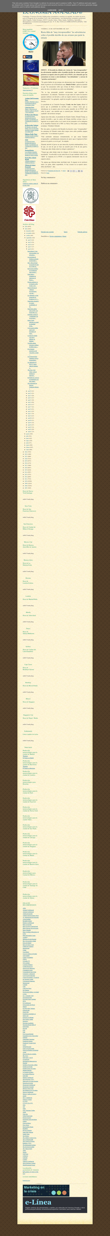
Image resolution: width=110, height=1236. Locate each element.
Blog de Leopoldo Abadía (29, 941)
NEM (26, 140)
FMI (24, 1032)
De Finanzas (26, 990)
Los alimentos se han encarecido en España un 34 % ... (33, 297)
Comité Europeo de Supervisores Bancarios (29, 967)
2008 (26, 485)
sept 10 (30, 416)
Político (25, 1121)
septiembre (29, 238)
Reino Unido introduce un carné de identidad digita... (33, 323)
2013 (26, 474)
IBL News (25, 1056)
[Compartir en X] (76, 171)
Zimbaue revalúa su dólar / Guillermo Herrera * (31, 136)
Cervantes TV (26, 961)
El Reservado (26, 1010)
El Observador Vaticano (31, 125)
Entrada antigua (82, 232)
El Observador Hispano (31, 115)
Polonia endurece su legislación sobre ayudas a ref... (33, 284)
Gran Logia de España (28, 1048)
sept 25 (30, 391)
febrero (28, 447)
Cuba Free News (29, 107)
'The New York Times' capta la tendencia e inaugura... (32, 372)
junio (27, 438)
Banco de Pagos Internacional (30, 926)
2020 (26, 458)
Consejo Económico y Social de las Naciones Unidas (31, 978)
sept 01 (30, 431)
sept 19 (30, 402)
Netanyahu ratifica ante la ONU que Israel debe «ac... (33, 310)
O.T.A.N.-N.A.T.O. (28, 1103)
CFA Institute (26, 963)
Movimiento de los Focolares (30, 1090)
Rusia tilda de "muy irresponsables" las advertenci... (33, 253)
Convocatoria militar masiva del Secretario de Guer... (33, 330)
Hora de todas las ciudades (29, 1054)
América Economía (27, 913)
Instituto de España (27, 1066)
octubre (28, 235)
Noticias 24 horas (27, 1099)
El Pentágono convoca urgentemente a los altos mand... (33, 379)
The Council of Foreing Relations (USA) (29, 1142)
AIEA (24, 908)
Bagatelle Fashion (27, 921)
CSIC (24, 986)
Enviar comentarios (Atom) (58, 236)
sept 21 (30, 400)
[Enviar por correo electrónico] (71, 171)
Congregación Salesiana (29, 975)
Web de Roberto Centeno (29, 1163)
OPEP (24, 1112)
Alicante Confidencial (28, 910)
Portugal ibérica (29, 150)
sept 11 (30, 413)
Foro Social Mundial (28, 1034)
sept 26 (30, 249)
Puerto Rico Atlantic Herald (30, 158)
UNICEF (25, 1158)
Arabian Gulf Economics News (32, 99)
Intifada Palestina (27, 1070)
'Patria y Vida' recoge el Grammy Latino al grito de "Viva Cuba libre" (31, 110)
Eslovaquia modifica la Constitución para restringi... (33, 270)
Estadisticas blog (26, 1180)
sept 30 (30, 240)
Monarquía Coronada (28, 1087)
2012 (26, 477)
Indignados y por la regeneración (28, 1058)
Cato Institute (26, 955)
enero (27, 449)
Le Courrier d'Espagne (28, 1074)
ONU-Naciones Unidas (29, 1110)
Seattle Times (26, 1134)
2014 (26, 472)
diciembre (28, 231)
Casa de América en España (30, 954)
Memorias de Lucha (28, 1083)
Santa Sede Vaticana (28, 1132)
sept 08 (30, 420)
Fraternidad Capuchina (28, 1039)
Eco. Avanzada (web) (28, 995)
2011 (26, 479)
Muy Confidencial (27, 1097)
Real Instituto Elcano (28, 1127)
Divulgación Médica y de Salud (31, 992)
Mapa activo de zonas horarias (30, 1081)
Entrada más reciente (47, 232)
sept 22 (30, 398)
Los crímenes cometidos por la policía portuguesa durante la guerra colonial (31, 153)
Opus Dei (25, 1114)
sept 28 (30, 244)
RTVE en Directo (27, 1130)
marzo (28, 445)
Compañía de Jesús (28, 970)
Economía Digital (27, 997)
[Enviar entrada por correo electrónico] (68, 170)
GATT (24, 1045)
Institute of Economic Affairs (30, 1065)
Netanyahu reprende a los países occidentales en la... (33, 303)
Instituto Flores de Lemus (29, 1068)
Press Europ (26, 1125)
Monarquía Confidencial (29, 1085)
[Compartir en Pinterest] (82, 171)
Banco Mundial (27, 930)
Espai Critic (26, 1012)
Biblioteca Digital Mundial (29, 939)
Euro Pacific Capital (28, 1019)
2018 (26, 463)
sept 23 (30, 395)
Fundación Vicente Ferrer (29, 1043)
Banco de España (27, 924)
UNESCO (25, 1156)
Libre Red (25, 1076)
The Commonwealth (28, 1139)
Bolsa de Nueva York (28, 945)
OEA (24, 1105)
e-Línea (25, 994)
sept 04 (30, 425)
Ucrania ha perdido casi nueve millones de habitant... (32, 338)
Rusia (47, 173)
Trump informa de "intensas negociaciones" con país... (32, 290)
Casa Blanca (26, 952)
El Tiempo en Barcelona (29, 768)
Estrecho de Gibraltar (28, 1017)
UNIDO (25, 1159)
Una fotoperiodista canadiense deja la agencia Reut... (33, 358)
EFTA (24, 1001)
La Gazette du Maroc (28, 1072)
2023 (26, 454)
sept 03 (30, 427)
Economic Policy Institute (29, 999)
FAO (24, 1030)
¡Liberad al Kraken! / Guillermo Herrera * (30, 161)
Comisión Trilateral (27, 964)
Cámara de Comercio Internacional (28, 947)
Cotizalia (25, 984)
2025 (26, 229)
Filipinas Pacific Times (31, 134)
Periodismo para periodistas (30, 1119)
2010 (26, 481)
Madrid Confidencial (28, 1077)
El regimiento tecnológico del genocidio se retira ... (33, 351)
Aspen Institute (27, 919)
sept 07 (30, 422)
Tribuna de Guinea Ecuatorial (30, 166)
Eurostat (25, 1028)
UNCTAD (25, 1154)
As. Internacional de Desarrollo (31, 917)
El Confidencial (27, 1003)
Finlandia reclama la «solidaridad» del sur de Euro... (33, 316)
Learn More (51, 10)
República (25, 1128)
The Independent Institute (29, 1145)
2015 (26, 470)
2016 (26, 467)
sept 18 (30, 404)
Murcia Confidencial (28, 1092)
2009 (26, 483)
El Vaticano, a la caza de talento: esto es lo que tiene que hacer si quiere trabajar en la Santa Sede (31, 129)
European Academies (28, 1023)
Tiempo (25, 756)
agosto (28, 434)
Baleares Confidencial (28, 923)
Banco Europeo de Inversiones (30, 928)
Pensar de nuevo (27, 1117)
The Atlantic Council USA (29, 1138)
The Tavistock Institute (28, 1147)
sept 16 (30, 409)
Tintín (24, 1150)
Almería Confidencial (28, 912)
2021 (26, 456)
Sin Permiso (26, 1136)
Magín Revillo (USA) (28, 1079)
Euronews (25, 1021)
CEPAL (25, 959)
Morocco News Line (28, 1088)
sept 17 (30, 407)
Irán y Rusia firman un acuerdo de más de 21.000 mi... (33, 264)
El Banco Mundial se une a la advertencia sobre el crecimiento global (31, 103)
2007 (26, 488)
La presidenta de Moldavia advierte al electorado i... (33, 259)
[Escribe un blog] (74, 171)
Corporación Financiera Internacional (29, 982)
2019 (26, 461)
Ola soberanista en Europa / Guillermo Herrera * (33, 386)
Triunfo (25, 1152)
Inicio (65, 232)
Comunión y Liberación (29, 974)
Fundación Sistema (27, 1041)
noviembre (29, 233)
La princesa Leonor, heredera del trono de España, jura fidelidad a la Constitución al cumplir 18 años (31, 119)
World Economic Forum (29, 1165)
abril (27, 443)
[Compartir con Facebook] (79, 171)
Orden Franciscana (27, 1116)
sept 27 (30, 247)
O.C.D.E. (25, 1101)
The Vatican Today (27, 1148)
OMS (24, 1108)
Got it (61, 10)
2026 (26, 226)
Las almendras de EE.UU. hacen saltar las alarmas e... (33, 365)
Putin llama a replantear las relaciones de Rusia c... (32, 277)
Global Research (27, 1046)
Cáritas (24, 950)
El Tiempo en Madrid (28, 758)
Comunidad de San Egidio (29, 972)
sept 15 (30, 411)
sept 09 (30, 418)
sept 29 (30, 242)
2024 (26, 452)
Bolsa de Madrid (27, 943)
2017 (26, 465)
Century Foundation (28, 957)
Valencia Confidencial (28, 1161)
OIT (24, 1107)
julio (27, 436)
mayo (27, 440)
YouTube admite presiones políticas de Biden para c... (33, 345)
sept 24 (30, 393)
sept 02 (30, 429)
